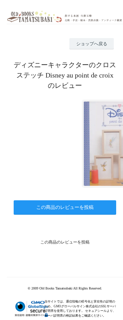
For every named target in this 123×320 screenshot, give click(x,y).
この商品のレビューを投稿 (65, 207)
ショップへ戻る (91, 43)
